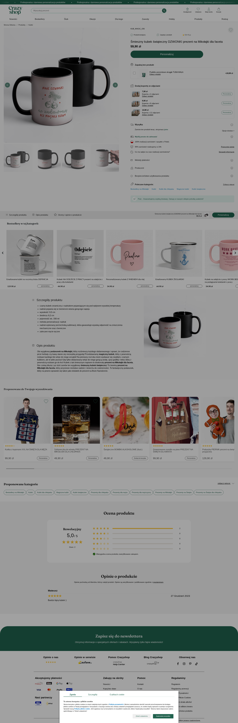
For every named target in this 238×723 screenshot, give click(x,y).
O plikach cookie (117, 695)
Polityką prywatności (116, 704)
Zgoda (73, 695)
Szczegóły (92, 695)
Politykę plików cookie (82, 709)
